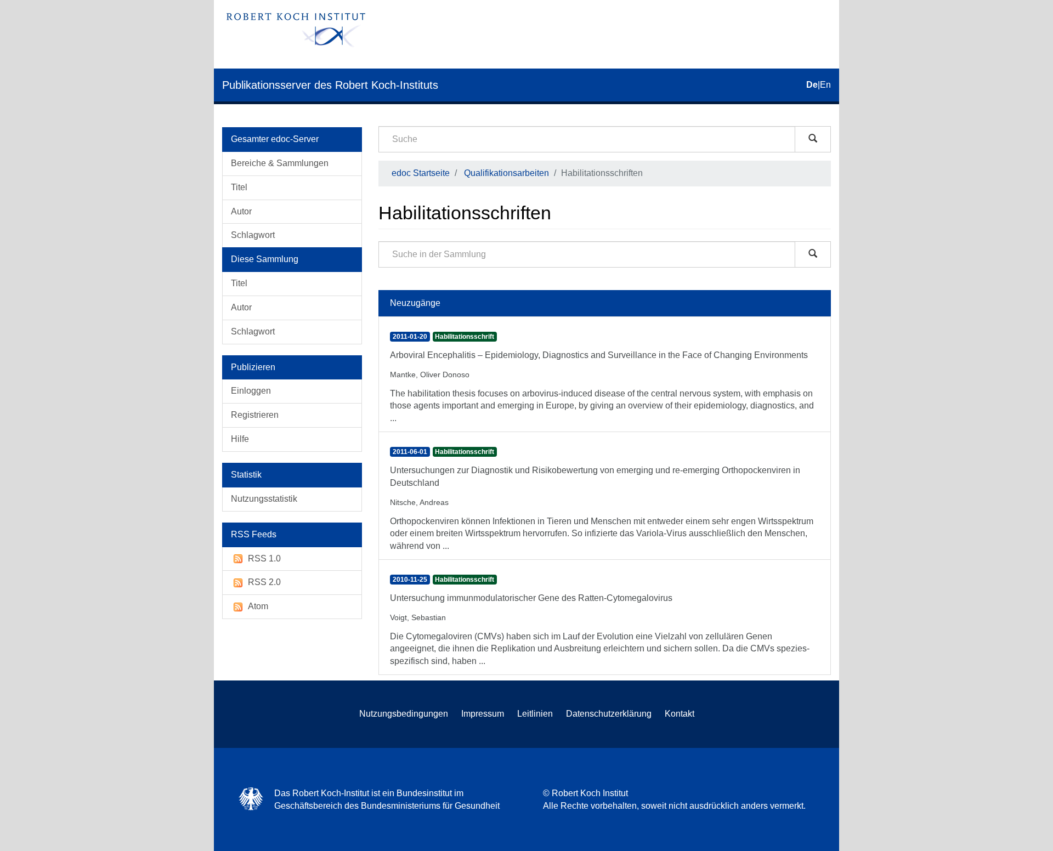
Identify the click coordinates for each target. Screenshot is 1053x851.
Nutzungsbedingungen (403, 713)
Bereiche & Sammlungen (280, 163)
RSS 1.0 (264, 558)
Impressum (482, 713)
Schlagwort (253, 235)
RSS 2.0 (264, 582)
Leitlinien (535, 713)
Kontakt (679, 713)
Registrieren (255, 414)
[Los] (813, 139)
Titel (239, 187)
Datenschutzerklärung (609, 713)
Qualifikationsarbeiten (506, 173)
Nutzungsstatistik (264, 498)
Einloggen (251, 390)
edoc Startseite (421, 173)
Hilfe (240, 439)
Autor (241, 211)
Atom (258, 606)
